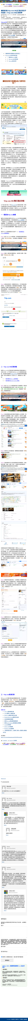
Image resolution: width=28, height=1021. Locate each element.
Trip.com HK (14, 204)
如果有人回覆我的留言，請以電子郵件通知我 (12, 956)
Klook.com (3, 778)
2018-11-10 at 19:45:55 (11, 848)
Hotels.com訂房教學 (8, 726)
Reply (3, 792)
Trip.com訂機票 (11, 35)
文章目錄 (25, 1019)
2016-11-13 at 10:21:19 (13, 892)
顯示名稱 (3, 946)
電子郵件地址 (4, 951)
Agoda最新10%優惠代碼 (9, 713)
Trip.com (11, 740)
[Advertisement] (14, 346)
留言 (2, 925)
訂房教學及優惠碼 (20, 14)
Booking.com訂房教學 (9, 728)
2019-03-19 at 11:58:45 (15, 830)
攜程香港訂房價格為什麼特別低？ (13, 53)
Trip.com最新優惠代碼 (9, 711)
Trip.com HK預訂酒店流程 (11, 55)
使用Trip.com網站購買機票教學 (11, 721)
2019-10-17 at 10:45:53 (11, 788)
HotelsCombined (13, 373)
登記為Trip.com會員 (13, 57)
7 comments (5, 740)
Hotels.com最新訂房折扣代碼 (10, 715)
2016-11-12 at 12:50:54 (11, 869)
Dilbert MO (5, 16)
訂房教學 (15, 740)
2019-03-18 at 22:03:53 (13, 814)
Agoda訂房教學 (7, 724)
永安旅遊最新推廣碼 (8, 719)
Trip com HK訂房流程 (13, 59)
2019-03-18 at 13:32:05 (11, 800)
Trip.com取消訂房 (12, 61)
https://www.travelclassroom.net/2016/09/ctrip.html (11, 737)
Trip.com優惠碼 (21, 220)
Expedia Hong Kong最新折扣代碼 (11, 717)
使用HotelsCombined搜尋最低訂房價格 (12, 722)
